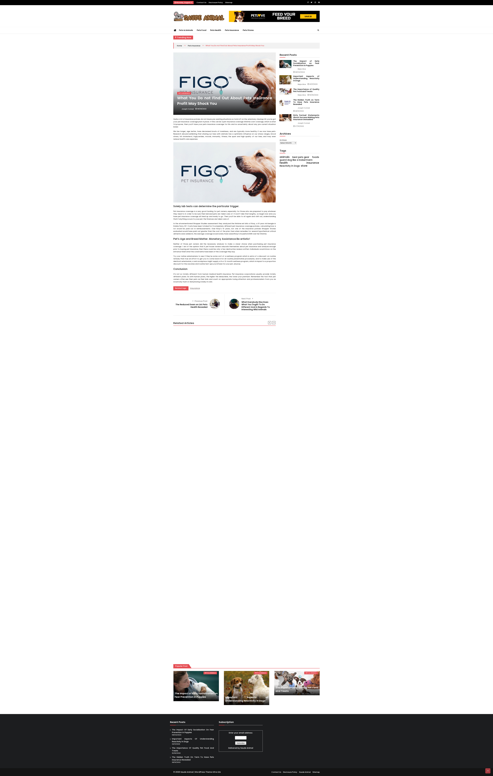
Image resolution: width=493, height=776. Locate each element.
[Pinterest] (319, 2)
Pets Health (215, 30)
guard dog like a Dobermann (296, 160)
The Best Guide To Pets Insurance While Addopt (198, 586)
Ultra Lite (216, 772)
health (284, 162)
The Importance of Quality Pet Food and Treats (306, 90)
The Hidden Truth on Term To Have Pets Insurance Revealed (306, 102)
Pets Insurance (232, 30)
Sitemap (228, 2)
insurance (195, 288)
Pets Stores (248, 30)
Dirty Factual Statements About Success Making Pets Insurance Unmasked (306, 117)
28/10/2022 (299, 111)
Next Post (246, 298)
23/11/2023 (313, 84)
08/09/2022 (201, 109)
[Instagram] (315, 2)
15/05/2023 (313, 95)
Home (179, 45)
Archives (283, 140)
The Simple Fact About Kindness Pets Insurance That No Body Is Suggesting (212, 390)
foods (315, 157)
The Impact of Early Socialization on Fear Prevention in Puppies (306, 63)
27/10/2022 (299, 126)
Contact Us (201, 2)
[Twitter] (311, 2)
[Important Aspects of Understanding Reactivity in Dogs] (246, 688)
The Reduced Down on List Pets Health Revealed (191, 305)
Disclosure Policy (216, 2)
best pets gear (300, 157)
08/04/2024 (300, 72)
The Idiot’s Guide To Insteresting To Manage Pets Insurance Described (210, 456)
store (304, 165)
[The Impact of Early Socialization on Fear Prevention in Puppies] (196, 686)
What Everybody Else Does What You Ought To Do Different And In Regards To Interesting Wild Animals (255, 306)
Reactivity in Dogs (290, 166)
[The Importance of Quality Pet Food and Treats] (297, 683)
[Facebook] (307, 2)
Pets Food (201, 30)
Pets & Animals (186, 30)
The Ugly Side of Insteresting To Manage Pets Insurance (202, 652)
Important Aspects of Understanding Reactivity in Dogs (306, 78)
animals (285, 157)
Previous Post (201, 301)
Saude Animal (246, 748)
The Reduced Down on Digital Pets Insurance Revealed (201, 521)
